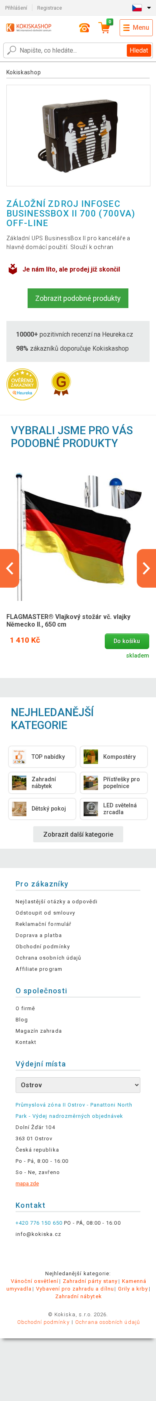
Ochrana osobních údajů (48, 958)
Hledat (139, 50)
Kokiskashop (23, 72)
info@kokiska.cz (38, 1234)
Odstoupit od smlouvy (45, 913)
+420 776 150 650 (39, 1223)
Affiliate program (39, 969)
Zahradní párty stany (90, 1281)
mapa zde (27, 1183)
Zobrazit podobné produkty (78, 298)
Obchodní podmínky (43, 947)
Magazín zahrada (39, 1031)
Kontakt (26, 1042)
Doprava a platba (39, 935)
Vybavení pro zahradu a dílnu (75, 1289)
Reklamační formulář (43, 924)
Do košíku (127, 641)
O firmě (25, 1008)
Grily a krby (133, 1289)
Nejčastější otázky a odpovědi (57, 902)
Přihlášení (16, 8)
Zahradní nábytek (78, 1296)
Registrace (49, 8)
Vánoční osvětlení (35, 1281)
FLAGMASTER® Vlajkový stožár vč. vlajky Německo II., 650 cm (68, 620)
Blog (22, 1020)
